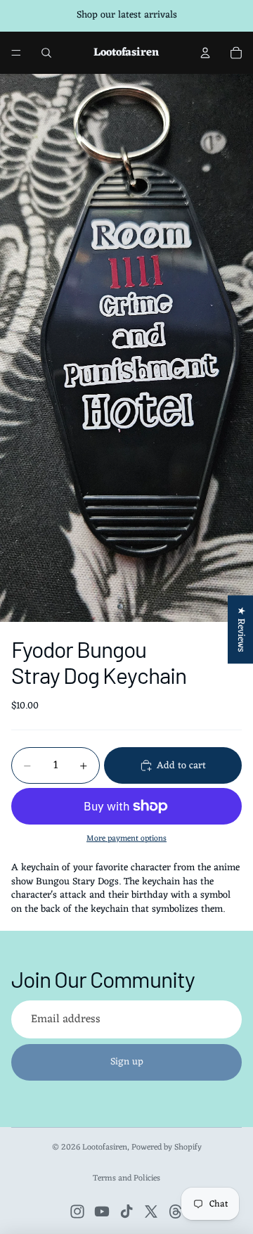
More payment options (126, 838)
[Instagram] (77, 1211)
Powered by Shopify (166, 1147)
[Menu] (16, 53)
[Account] (205, 52)
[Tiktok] (126, 1211)
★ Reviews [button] (240, 629)
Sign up (126, 1062)
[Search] (46, 52)
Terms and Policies (126, 1178)
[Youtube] (101, 1211)
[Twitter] (151, 1211)
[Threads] (175, 1211)
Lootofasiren (104, 1147)
